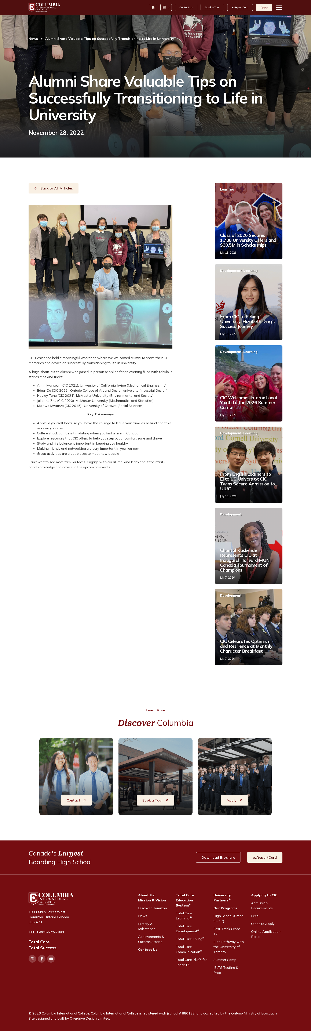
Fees (255, 916)
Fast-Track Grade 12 (226, 931)
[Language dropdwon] (166, 7)
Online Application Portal (266, 934)
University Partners (222, 897)
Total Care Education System (185, 900)
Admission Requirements (262, 905)
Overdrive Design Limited (89, 1018)
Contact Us (186, 7)
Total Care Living (190, 938)
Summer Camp (224, 960)
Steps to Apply (263, 924)
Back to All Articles (56, 188)
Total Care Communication (189, 949)
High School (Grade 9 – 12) (228, 918)
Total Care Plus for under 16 (191, 962)
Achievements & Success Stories (151, 939)
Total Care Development (188, 928)
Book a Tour (212, 7)
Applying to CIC (264, 895)
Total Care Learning (184, 915)
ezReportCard (240, 7)
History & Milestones (146, 926)
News (33, 38)
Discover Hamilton (152, 908)
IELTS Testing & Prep (225, 970)
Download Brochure (218, 857)
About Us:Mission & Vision (152, 897)
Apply (264, 7)
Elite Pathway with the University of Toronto (228, 947)
